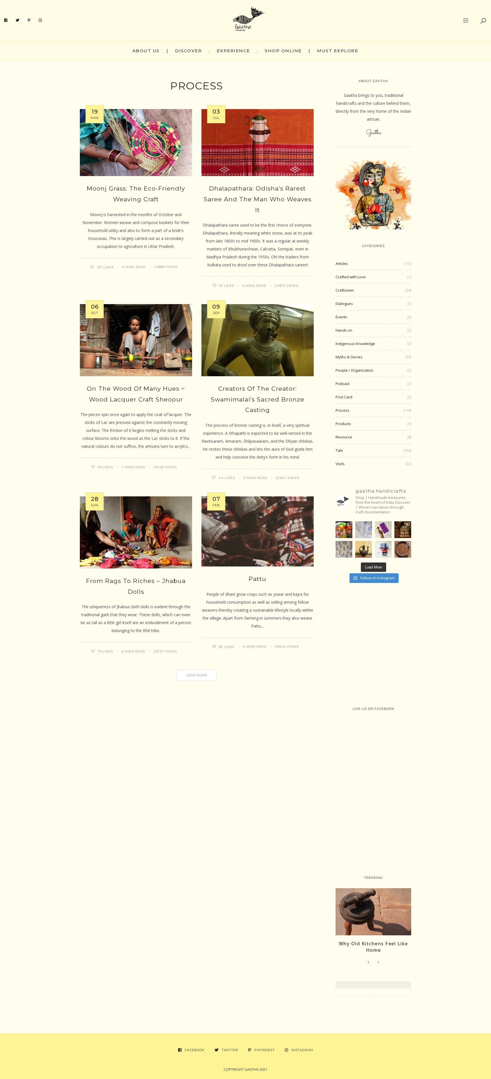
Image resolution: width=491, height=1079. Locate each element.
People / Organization (354, 370)
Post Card (344, 397)
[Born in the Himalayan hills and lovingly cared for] (383, 549)
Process (342, 410)
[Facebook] (6, 20)
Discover (188, 50)
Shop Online (283, 50)
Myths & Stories (349, 356)
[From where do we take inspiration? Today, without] (402, 529)
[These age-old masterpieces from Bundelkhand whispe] (363, 549)
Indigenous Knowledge (355, 343)
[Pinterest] (29, 20)
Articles (342, 263)
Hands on (344, 330)
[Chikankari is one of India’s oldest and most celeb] (363, 529)
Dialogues (344, 303)
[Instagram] (40, 20)
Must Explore (337, 50)
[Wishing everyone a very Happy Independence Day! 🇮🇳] (344, 549)
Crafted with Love (351, 276)
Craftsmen (345, 290)
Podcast (342, 383)
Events (341, 316)
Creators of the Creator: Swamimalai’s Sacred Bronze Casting (257, 399)
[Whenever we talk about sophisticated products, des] (344, 529)
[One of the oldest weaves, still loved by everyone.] (383, 529)
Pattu (257, 578)
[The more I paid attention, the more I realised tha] (402, 549)
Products (343, 423)
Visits (340, 463)
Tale (339, 450)
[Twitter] (18, 20)
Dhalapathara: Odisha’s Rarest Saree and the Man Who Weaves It (257, 199)
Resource (344, 437)
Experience (233, 50)
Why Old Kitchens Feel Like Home (373, 946)
